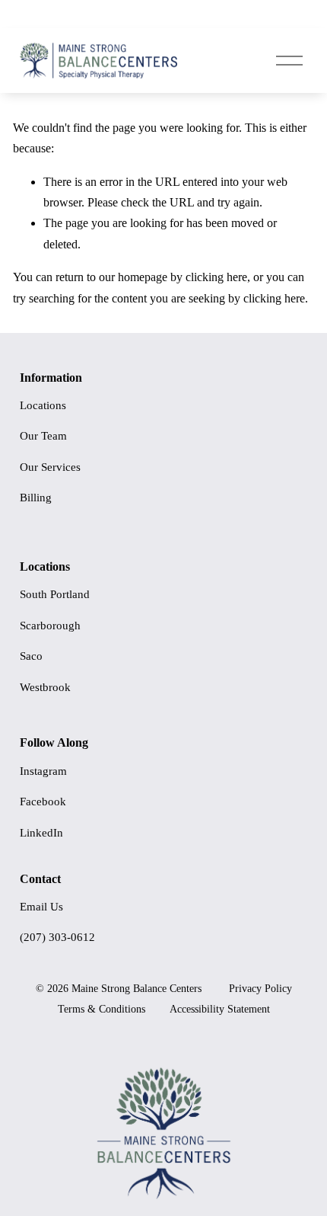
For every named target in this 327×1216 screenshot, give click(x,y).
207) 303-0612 (59, 937)
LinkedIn (41, 833)
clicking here (216, 276)
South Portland (55, 594)
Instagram (43, 771)
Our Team (43, 436)
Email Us (41, 907)
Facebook (43, 801)
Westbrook (45, 687)
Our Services (50, 467)
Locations (43, 405)
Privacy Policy (260, 988)
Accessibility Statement (220, 1009)
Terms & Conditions (101, 1009)
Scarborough (50, 625)
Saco (31, 656)
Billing (36, 497)
